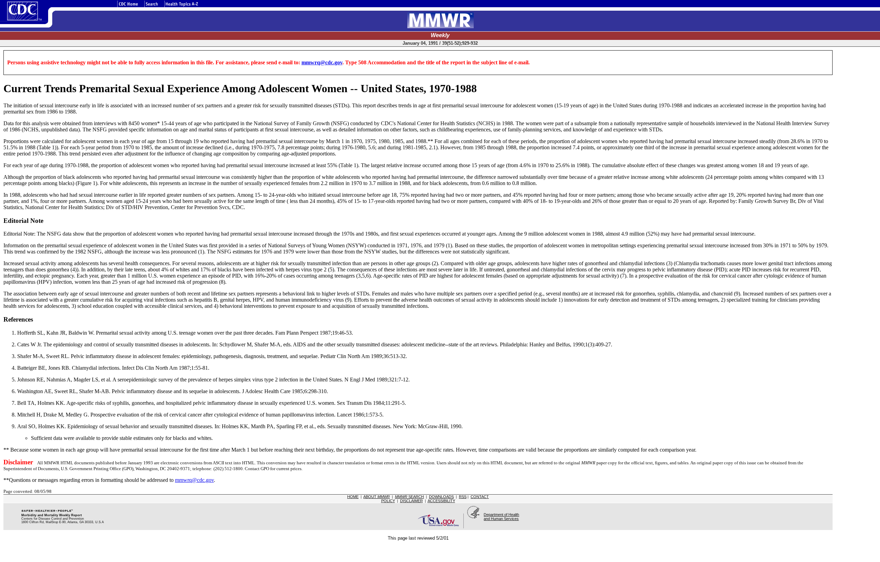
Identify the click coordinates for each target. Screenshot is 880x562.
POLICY (388, 501)
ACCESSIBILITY (441, 501)
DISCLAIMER (411, 501)
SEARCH (409, 497)
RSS (462, 497)
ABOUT (376, 497)
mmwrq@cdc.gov (321, 62)
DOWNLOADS (441, 497)
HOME (353, 497)
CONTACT (480, 497)
